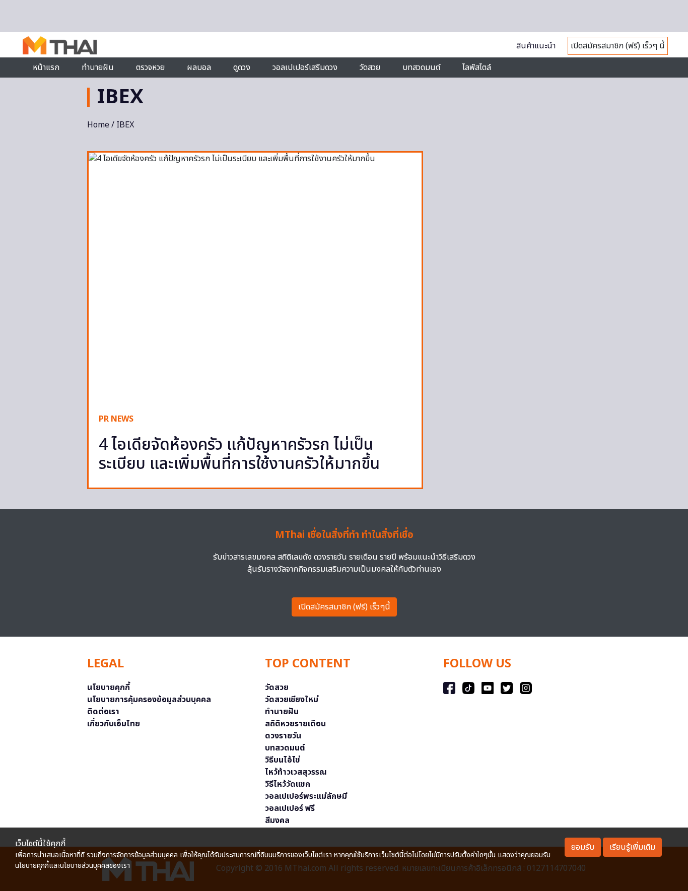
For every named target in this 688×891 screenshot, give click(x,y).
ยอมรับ (582, 847)
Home (98, 125)
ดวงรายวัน (283, 736)
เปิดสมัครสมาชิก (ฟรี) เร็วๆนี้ (344, 607)
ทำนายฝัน (98, 67)
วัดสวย (370, 67)
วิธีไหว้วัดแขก (287, 784)
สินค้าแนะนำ (536, 46)
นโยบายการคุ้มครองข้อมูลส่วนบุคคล (149, 700)
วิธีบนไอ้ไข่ (282, 760)
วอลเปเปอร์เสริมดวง (304, 67)
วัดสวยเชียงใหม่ (291, 700)
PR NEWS (116, 419)
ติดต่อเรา (103, 712)
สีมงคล (277, 820)
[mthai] (60, 45)
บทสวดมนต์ (421, 67)
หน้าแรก (46, 67)
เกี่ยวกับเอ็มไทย (113, 724)
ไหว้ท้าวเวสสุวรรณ (296, 772)
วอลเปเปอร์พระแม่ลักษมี (306, 796)
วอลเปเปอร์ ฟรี (290, 808)
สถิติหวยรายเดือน (295, 724)
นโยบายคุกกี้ (108, 687)
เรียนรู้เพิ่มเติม (632, 847)
